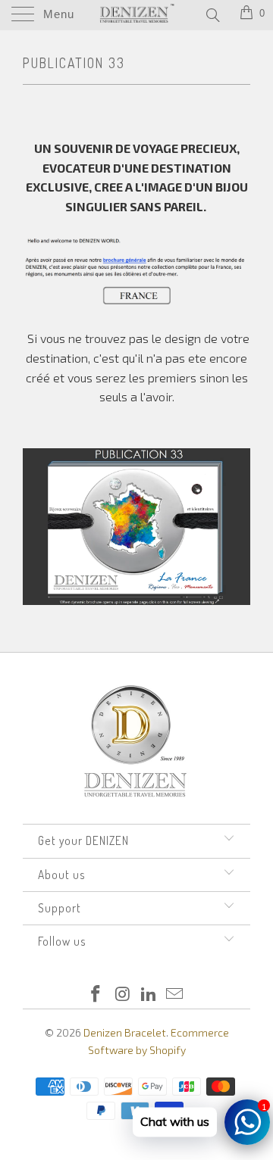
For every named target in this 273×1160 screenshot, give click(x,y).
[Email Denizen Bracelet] (175, 995)
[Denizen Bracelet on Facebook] (96, 995)
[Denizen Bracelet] (136, 15)
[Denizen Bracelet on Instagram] (122, 995)
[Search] (212, 14)
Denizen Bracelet (124, 1032)
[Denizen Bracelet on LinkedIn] (149, 995)
